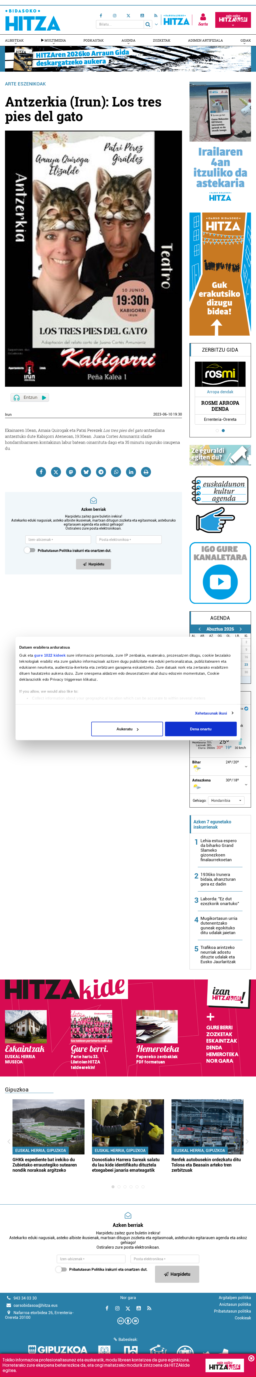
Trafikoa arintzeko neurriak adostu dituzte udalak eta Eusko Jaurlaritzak (218, 954)
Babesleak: (128, 1339)
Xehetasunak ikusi (211, 713)
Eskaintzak (221, 1041)
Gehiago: (200, 801)
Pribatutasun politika (232, 1311)
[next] (241, 629)
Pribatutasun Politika (55, 551)
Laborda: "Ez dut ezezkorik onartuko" (219, 901)
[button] (226, 800)
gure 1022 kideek (50, 655)
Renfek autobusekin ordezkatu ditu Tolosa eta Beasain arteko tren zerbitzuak (206, 1165)
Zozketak (161, 40)
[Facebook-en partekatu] (41, 472)
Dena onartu (201, 729)
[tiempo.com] (246, 708)
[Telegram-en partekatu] (101, 472)
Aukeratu (124, 729)
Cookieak (243, 1318)
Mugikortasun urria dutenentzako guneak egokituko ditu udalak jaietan (218, 925)
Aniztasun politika (235, 1304)
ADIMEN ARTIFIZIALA (205, 40)
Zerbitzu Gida (220, 350)
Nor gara (219, 1061)
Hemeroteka (222, 1054)
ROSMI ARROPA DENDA (220, 406)
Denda (214, 1047)
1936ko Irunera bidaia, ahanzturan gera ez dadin (218, 879)
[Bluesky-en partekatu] (86, 472)
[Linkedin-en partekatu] (131, 472)
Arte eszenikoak (25, 84)
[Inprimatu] (146, 472)
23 (246, 664)
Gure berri (219, 1027)
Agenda (129, 40)
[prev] (199, 629)
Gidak (245, 40)
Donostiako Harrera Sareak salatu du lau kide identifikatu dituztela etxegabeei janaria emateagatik (126, 1165)
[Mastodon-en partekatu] (71, 472)
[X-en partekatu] (56, 472)
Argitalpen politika (235, 1297)
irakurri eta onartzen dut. (75, 551)
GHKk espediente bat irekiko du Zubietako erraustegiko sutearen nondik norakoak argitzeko (44, 1165)
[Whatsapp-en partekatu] (116, 472)
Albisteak (14, 40)
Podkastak (94, 40)
